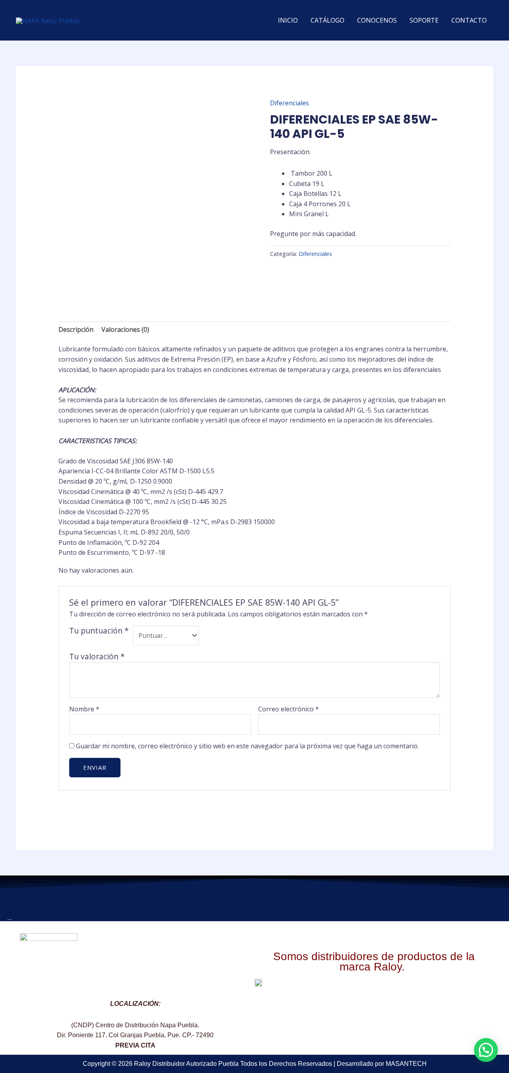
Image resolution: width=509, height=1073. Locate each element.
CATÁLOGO (327, 20)
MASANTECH (406, 1063)
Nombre (84, 709)
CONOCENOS (377, 20)
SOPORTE (424, 20)
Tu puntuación (99, 631)
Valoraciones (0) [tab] (125, 329)
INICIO (288, 20)
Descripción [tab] (75, 329)
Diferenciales (289, 103)
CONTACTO (469, 20)
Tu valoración (97, 656)
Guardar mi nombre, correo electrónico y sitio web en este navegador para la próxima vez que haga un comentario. (247, 746)
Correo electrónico (288, 709)
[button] (486, 1050)
